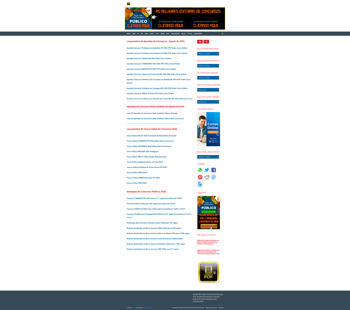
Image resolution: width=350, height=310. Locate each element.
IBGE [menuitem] (134, 33)
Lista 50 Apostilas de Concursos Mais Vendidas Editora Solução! (152, 113)
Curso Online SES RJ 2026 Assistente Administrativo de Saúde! (151, 136)
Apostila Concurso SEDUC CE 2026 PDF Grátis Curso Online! (150, 93)
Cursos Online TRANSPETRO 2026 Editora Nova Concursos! (150, 141)
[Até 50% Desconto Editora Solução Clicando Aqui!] (156, 18)
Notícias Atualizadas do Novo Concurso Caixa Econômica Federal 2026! (155, 239)
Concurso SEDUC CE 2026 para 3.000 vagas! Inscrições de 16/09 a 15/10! (156, 209)
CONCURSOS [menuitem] (198, 33)
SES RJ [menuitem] (183, 33)
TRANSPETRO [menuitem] (175, 33)
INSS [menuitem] (146, 33)
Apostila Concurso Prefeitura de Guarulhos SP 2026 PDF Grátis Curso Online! (157, 48)
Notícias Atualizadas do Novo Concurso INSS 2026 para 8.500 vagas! (154, 228)
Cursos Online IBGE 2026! (137, 173)
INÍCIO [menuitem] (129, 33)
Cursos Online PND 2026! (137, 183)
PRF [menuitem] (142, 33)
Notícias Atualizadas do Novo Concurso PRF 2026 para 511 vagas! (153, 249)
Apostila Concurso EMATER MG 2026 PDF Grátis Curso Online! (151, 69)
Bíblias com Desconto (211, 307)
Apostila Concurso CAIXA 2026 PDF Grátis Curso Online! (149, 58)
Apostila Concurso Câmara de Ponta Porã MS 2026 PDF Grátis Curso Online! (156, 74)
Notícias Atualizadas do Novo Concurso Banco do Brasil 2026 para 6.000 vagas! (158, 233)
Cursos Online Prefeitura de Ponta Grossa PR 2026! (147, 167)
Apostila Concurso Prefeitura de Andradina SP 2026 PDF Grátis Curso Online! (157, 53)
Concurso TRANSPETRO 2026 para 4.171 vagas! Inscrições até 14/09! (154, 198)
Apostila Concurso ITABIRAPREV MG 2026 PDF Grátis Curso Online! (153, 64)
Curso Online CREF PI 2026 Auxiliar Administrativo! (147, 157)
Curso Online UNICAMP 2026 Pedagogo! (143, 151)
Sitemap (221, 307)
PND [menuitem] (167, 33)
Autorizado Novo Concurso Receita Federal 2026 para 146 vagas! (152, 223)
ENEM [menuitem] (162, 33)
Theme (133, 307)
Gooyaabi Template (147, 307)
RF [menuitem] (138, 33)
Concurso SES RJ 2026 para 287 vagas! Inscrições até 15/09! (151, 204)
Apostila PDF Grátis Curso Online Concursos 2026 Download (188, 307)
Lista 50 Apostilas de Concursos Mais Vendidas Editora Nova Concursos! (155, 119)
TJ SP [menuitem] (157, 33)
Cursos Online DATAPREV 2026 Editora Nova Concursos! (149, 146)
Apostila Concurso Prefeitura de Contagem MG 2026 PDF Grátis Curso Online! (157, 88)
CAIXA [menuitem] (152, 33)
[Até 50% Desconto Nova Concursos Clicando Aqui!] (206, 18)
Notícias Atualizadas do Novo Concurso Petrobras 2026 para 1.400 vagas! (156, 244)
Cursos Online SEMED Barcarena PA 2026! (143, 178)
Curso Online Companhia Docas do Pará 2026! (145, 162)
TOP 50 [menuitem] (189, 33)
